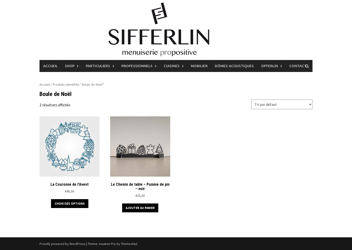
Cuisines (172, 66)
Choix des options (70, 204)
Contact (298, 66)
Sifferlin (269, 66)
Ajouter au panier (140, 208)
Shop (69, 66)
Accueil (50, 66)
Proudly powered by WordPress (62, 244)
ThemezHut (129, 244)
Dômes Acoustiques (234, 66)
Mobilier (199, 66)
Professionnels (137, 66)
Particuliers (98, 66)
